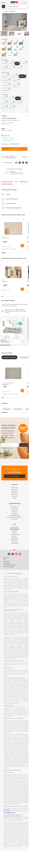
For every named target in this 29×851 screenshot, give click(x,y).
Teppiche (4, 403)
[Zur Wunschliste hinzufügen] (27, 116)
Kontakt (14, 532)
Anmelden (23, 445)
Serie (16, 181)
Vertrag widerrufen (14, 529)
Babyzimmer (14, 491)
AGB (4, 559)
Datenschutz (6, 561)
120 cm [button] (24, 63)
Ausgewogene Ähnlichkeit (9, 357)
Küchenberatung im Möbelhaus (14, 517)
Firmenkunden (14, 519)
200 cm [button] (11, 103)
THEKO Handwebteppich (8, 218)
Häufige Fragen (14, 527)
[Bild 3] (19, 33)
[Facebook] (20, 163)
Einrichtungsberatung (14, 515)
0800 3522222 (12, 171)
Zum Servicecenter (14, 476)
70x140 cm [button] (13, 76)
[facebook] (9, 554)
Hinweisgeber (6, 563)
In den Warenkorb (14, 149)
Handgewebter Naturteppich (9, 363)
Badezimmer (14, 493)
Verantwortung (14, 543)
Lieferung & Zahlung (14, 534)
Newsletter (14, 513)
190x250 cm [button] (15, 85)
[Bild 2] (11, 33)
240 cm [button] (18, 103)
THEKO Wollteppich (6, 261)
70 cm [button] (10, 63)
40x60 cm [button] (5, 76)
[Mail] (27, 163)
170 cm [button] (11, 68)
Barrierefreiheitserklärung (9, 565)
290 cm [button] (11, 107)
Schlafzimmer (14, 489)
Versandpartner (14, 144)
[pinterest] (13, 554)
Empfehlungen (23, 181)
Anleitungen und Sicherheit (13, 208)
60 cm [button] (4, 98)
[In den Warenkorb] (22, 245)
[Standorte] (22, 2)
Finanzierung (14, 510)
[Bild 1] (4, 33)
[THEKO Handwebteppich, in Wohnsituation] (14, 22)
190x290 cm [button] (6, 90)
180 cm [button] (4, 103)
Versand (10, 130)
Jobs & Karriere (14, 539)
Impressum (6, 557)
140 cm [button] (4, 68)
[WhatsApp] (16, 163)
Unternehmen (14, 538)
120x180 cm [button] (6, 81)
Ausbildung (14, 541)
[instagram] (16, 554)
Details (8, 194)
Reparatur (14, 536)
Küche (14, 498)
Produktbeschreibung (7, 181)
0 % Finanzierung (11, 203)
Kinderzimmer (14, 494)
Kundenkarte (14, 508)
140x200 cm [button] (15, 81)
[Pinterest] (23, 163)
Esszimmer (14, 496)
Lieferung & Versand (12, 199)
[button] (3, 2)
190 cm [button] (18, 68)
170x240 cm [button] (6, 85)
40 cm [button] (4, 63)
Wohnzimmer (14, 487)
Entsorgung (14, 530)
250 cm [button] (4, 107)
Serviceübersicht (14, 506)
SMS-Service (14, 511)
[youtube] (20, 554)
